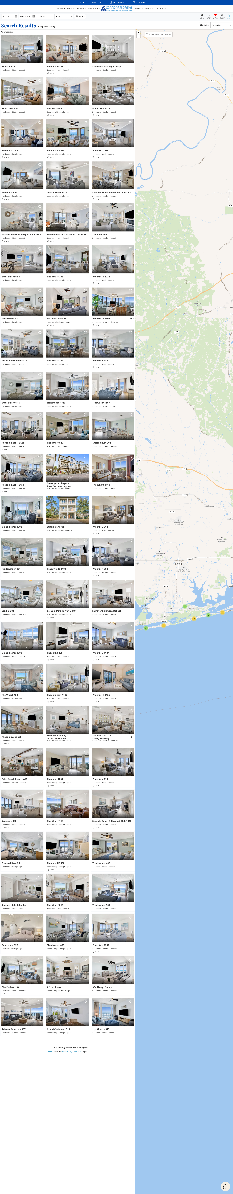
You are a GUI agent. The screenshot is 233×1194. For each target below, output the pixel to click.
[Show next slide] (42, 49)
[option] (204, 25)
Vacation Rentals (65, 8)
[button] (26, 437)
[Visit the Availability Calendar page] (50, 1050)
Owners (137, 8)
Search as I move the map (159, 34)
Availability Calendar (71, 1051)
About (148, 8)
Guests (80, 8)
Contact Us (160, 8)
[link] (22, 54)
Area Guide (93, 8)
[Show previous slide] (2, 49)
